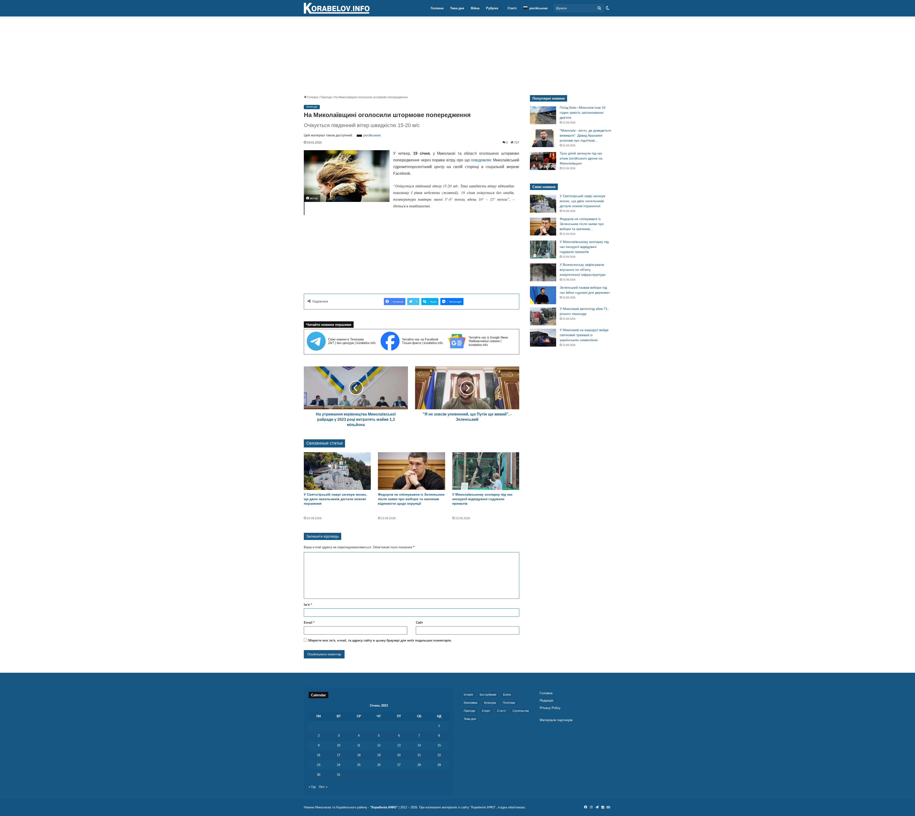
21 (419, 755)
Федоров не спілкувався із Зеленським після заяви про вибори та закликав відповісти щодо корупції (411, 499)
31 (338, 774)
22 (439, 755)
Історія (468, 694)
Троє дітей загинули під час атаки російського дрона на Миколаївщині (581, 158)
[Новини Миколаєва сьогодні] (337, 8)
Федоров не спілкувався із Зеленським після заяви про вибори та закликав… (582, 224)
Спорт (486, 711)
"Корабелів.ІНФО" (384, 807)
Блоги (507, 694)
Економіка (470, 702)
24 (338, 765)
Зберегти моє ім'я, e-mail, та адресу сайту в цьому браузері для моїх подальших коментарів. (380, 640)
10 (338, 745)
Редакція (546, 700)
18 (359, 755)
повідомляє (481, 160)
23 (318, 765)
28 (419, 765)
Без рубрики (488, 694)
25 (359, 765)
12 (379, 745)
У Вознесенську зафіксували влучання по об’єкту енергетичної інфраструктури (582, 270)
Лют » (323, 787)
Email (309, 622)
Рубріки (492, 8)
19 (379, 755)
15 (439, 745)
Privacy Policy (550, 708)
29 (439, 765)
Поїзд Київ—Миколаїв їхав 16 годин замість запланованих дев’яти (582, 112)
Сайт (419, 622)
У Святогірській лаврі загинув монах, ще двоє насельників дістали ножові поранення (335, 499)
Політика (509, 702)
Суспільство (521, 711)
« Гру (312, 787)
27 (399, 765)
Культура (490, 702)
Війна (475, 8)
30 (318, 774)
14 (419, 745)
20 (399, 755)
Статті (512, 8)
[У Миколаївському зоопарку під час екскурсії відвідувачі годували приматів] (485, 471)
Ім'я (308, 604)
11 (358, 745)
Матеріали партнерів (556, 720)
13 (399, 745)
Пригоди (326, 97)
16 (318, 755)
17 (338, 755)
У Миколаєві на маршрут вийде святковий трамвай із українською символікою (584, 335)
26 (379, 765)
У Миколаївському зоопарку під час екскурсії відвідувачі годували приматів (482, 499)
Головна (437, 8)
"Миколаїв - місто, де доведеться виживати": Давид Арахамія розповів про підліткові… (585, 135)
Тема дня (457, 8)
